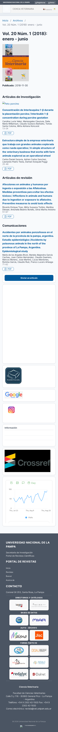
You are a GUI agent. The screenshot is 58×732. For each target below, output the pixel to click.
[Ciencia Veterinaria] (34, 9)
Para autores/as (12, 438)
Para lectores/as (12, 433)
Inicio (5, 20)
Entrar (52, 2)
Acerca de (10, 580)
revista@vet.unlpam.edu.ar (38, 708)
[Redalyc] (18, 674)
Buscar (9, 576)
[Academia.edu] (13, 384)
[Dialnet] (39, 674)
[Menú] (6, 9)
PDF (9, 133)
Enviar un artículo (29, 278)
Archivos (18, 20)
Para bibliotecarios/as (14, 442)
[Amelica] (39, 605)
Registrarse (41, 2)
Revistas (9, 572)
